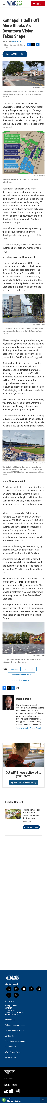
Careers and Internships (14, 1031)
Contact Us (9, 1036)
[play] (3, 1100)
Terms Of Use (10, 1057)
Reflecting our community (15, 1025)
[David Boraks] (8, 702)
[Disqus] (23, 872)
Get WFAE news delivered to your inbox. (23, 774)
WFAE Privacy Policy (13, 1052)
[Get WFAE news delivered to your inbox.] (23, 755)
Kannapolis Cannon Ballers (21, 675)
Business (14, 669)
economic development (20, 680)
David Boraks (17, 41)
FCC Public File (10, 1047)
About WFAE (10, 1020)
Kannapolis (29, 669)
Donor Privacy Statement (15, 1041)
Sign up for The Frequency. (23, 782)
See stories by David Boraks (29, 728)
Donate (38, 4)
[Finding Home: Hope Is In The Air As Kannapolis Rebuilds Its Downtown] (13, 814)
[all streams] (43, 1100)
